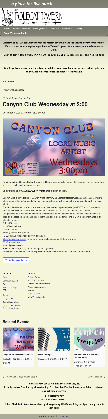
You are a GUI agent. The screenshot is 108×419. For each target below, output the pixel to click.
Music (10, 308)
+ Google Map (40, 287)
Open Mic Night (45, 354)
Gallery (78, 28)
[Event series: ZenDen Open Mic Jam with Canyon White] (90, 366)
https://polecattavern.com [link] (14, 238)
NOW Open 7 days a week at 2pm (21, 376)
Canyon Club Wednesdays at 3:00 (18, 354)
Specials (55, 28)
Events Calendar (21, 28)
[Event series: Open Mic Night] (66, 358)
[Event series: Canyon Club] (9, 363)
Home (7, 28)
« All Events (8, 81)
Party (16, 308)
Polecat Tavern (34, 277)
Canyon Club (8, 298)
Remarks (67, 28)
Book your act (40, 28)
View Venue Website (36, 297)
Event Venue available (15, 33)
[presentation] (18, 339)
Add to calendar (16, 260)
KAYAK (65, 416)
